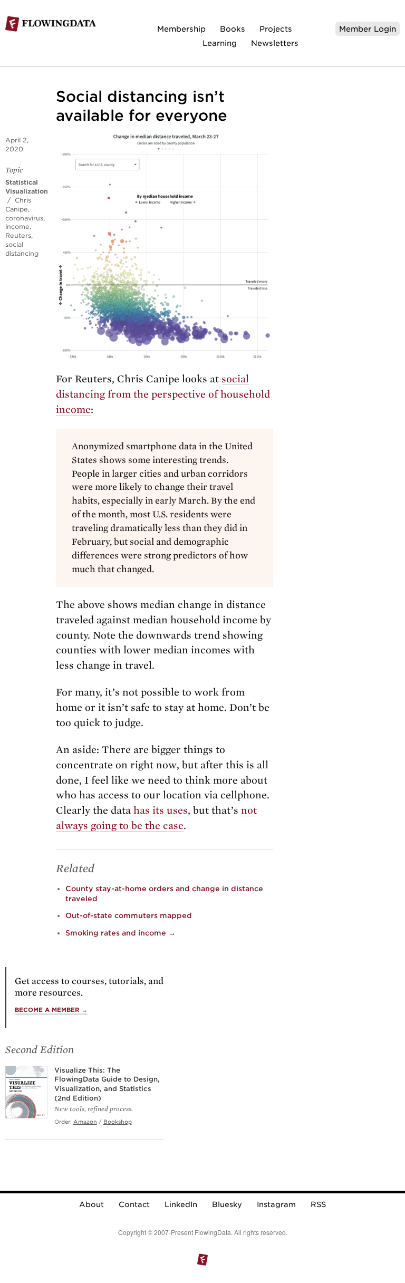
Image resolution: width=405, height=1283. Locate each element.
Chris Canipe (18, 204)
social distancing (21, 248)
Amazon (85, 1121)
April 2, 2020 (16, 144)
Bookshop (117, 1121)
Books (232, 28)
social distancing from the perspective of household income (163, 394)
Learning (219, 42)
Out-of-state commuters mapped (128, 915)
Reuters (18, 235)
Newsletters (274, 42)
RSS (318, 1204)
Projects (275, 28)
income (17, 226)
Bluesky (227, 1204)
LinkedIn (181, 1204)
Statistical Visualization (26, 186)
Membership (181, 28)
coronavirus (24, 218)
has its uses (160, 810)
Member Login (367, 28)
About (91, 1204)
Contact (134, 1204)
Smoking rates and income (120, 933)
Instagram (276, 1204)
